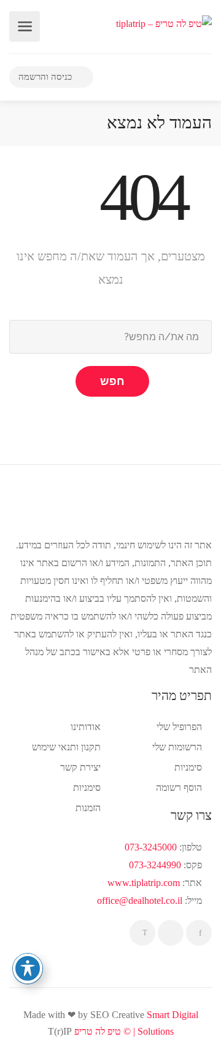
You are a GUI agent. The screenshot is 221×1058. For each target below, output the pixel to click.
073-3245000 (151, 847)
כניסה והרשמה (46, 77)
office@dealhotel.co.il (139, 900)
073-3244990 (155, 865)
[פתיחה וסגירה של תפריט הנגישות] (27, 968)
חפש (112, 381)
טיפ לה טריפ (97, 1031)
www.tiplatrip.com (143, 882)
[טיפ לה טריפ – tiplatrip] (164, 22)
